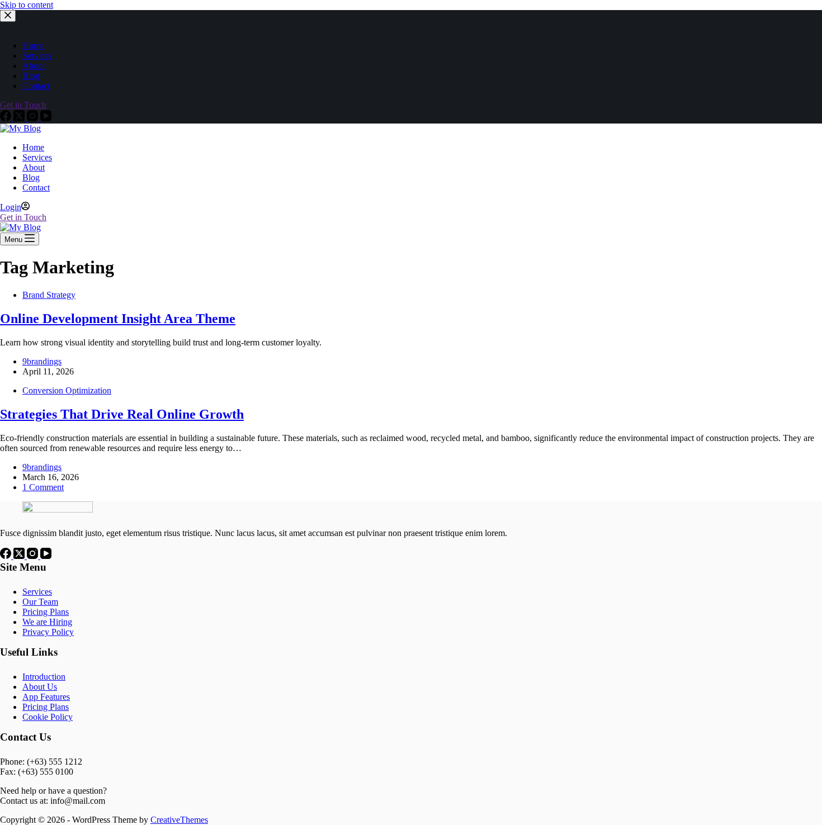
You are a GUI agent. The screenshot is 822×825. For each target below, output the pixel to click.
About (33, 167)
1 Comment (43, 487)
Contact (36, 187)
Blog (31, 177)
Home (33, 147)
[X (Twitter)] (20, 556)
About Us (39, 686)
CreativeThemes (179, 819)
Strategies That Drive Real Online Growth (122, 414)
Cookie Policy (47, 717)
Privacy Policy (48, 632)
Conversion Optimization (66, 390)
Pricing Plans (45, 612)
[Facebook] (6, 556)
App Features (46, 696)
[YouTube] (45, 556)
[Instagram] (33, 556)
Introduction (43, 676)
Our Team (40, 601)
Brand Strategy (48, 295)
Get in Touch (23, 217)
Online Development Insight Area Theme (117, 318)
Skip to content (26, 5)
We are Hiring (47, 622)
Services (37, 157)
